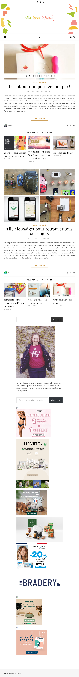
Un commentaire (45, 238)
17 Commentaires (46, 91)
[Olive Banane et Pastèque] (39, 17)
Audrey (10, 126)
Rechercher (57, 320)
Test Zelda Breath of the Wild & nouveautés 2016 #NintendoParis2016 (39, 155)
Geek (35, 83)
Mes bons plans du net (63, 153)
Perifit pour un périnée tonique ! (39, 86)
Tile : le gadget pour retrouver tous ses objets (39, 231)
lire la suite (39, 118)
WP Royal (18, 673)
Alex (9, 273)
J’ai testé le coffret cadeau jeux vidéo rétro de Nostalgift (14, 303)
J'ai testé (42, 83)
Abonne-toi (55, 400)
